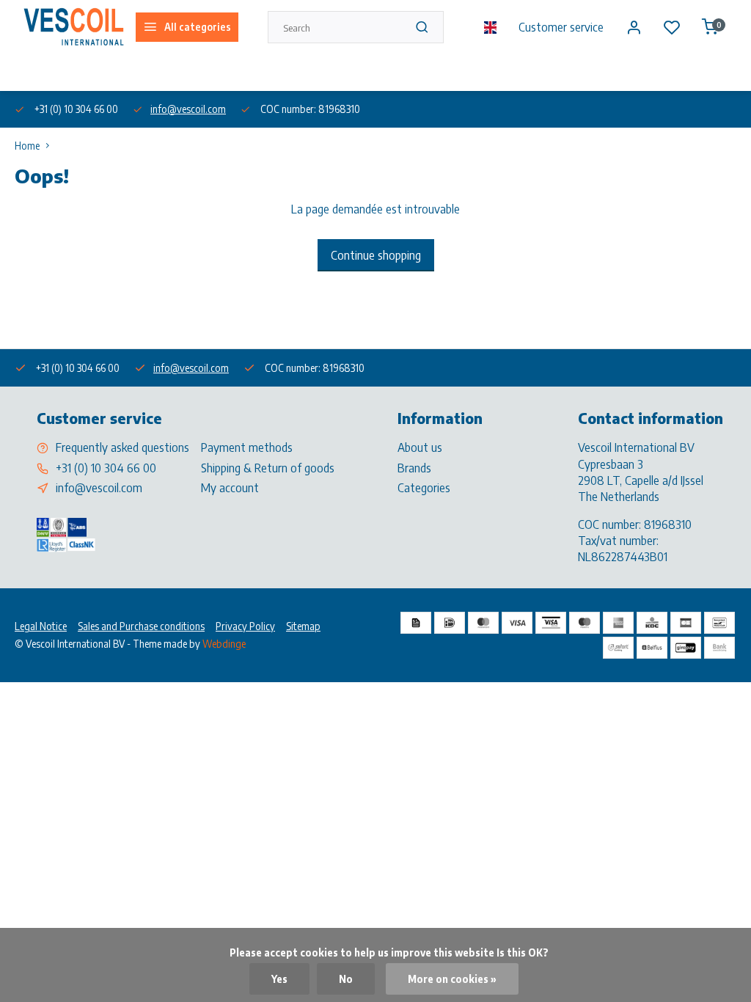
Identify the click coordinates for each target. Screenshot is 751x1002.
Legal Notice (41, 626)
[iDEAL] (449, 623)
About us (32, 72)
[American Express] (618, 623)
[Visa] (517, 623)
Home (27, 145)
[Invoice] (415, 623)
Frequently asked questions (122, 447)
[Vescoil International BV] (73, 27)
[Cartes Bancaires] (685, 623)
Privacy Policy (245, 626)
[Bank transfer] (719, 648)
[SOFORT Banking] (618, 648)
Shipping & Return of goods (267, 468)
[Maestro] (584, 623)
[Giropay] (685, 648)
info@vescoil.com (188, 109)
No (346, 979)
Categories (424, 487)
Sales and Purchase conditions (141, 626)
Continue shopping (376, 255)
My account (230, 487)
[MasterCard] (483, 623)
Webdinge (224, 643)
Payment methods (247, 447)
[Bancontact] (719, 623)
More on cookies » (452, 979)
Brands (414, 468)
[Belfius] (652, 648)
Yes (279, 979)
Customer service (561, 27)
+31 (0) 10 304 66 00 (106, 468)
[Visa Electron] (550, 623)
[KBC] (652, 623)
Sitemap (303, 626)
